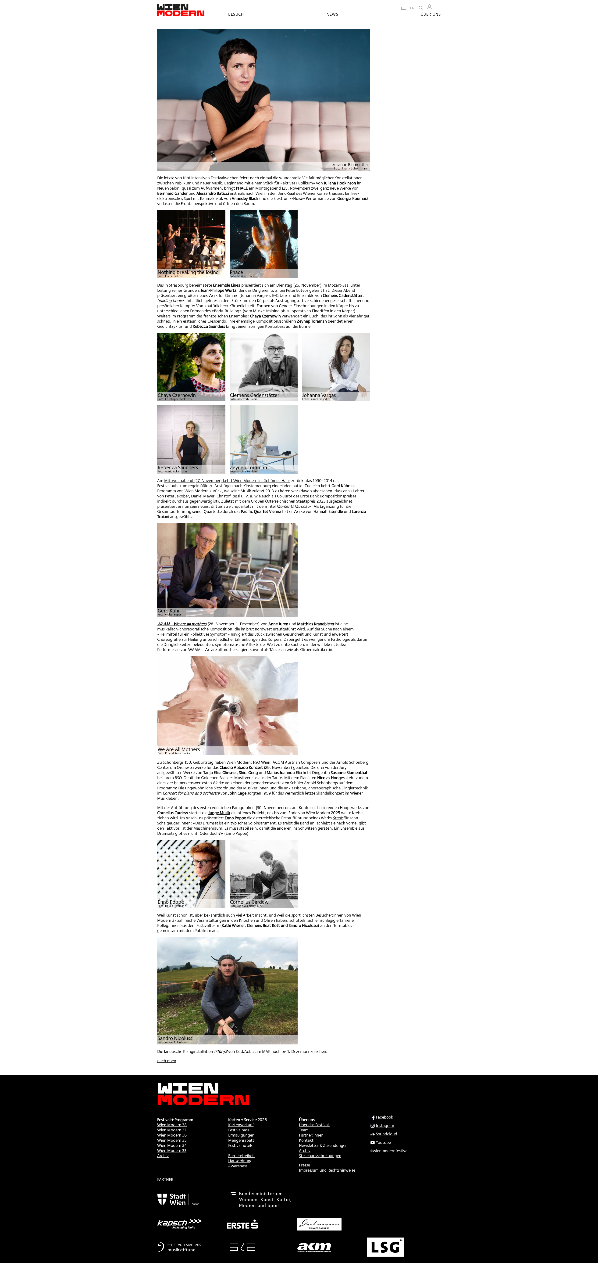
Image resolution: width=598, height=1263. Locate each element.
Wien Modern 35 (172, 1140)
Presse (304, 1165)
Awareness (237, 1166)
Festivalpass (238, 1130)
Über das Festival (314, 1125)
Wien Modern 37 (171, 1130)
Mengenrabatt (241, 1140)
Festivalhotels (240, 1145)
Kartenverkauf (241, 1125)
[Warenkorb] (438, 7)
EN (412, 8)
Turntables (342, 925)
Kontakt (306, 1140)
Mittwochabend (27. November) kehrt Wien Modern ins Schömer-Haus (227, 480)
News (332, 14)
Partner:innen (311, 1135)
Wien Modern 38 (172, 1125)
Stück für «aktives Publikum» (289, 183)
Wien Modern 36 (172, 1135)
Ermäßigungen (241, 1135)
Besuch (236, 14)
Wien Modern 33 (171, 1150)
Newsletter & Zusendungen (323, 1145)
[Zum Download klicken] (191, 244)
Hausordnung (240, 1161)
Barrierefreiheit (241, 1155)
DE (403, 8)
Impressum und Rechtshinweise (327, 1170)
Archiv (163, 1155)
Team (304, 1130)
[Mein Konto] (429, 7)
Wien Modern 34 (172, 1145)
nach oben (166, 1061)
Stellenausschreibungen (320, 1155)
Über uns (431, 14)
